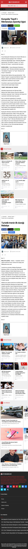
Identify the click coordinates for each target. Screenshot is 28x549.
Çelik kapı (14, 547)
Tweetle (11, 25)
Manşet (9, 12)
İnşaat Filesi (12, 480)
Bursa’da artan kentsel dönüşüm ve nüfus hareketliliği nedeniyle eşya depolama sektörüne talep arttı (16, 9)
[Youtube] (14, 486)
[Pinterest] (17, 486)
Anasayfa (4, 12)
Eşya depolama (16, 483)
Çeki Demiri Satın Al (5, 546)
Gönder (17, 25)
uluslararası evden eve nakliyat (17, 476)
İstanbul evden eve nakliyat (18, 477)
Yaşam (12, 12)
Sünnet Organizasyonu (20, 480)
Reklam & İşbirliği (5, 505)
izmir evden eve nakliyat (6, 476)
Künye (2, 499)
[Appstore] (26, 486)
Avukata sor (22, 482)
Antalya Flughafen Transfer (7, 477)
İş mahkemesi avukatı (15, 482)
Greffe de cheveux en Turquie (20, 544)
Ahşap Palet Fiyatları (5, 480)
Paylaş (5, 25)
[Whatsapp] (20, 486)
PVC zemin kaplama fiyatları (20, 479)
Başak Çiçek (6, 47)
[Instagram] (8, 486)
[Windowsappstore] (5, 489)
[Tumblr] (8, 489)
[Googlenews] (23, 486)
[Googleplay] (2, 489)
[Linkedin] (11, 486)
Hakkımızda (3, 502)
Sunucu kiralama (13, 546)
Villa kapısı (19, 546)
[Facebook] (2, 486)
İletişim (2, 508)
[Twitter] (5, 486)
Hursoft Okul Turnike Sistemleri (7, 479)
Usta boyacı (7, 482)
